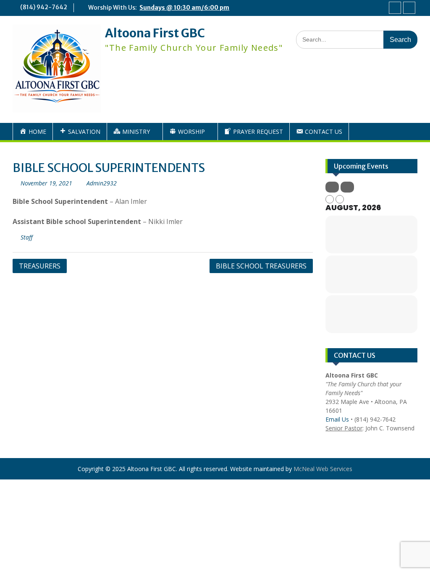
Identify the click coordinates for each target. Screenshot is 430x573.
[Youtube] (409, 8)
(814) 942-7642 (43, 7)
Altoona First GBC (155, 33)
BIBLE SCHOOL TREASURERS (261, 266)
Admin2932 (102, 183)
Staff (27, 237)
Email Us (337, 419)
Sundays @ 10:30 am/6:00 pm (184, 7)
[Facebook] (395, 8)
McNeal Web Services (323, 469)
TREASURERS (39, 266)
